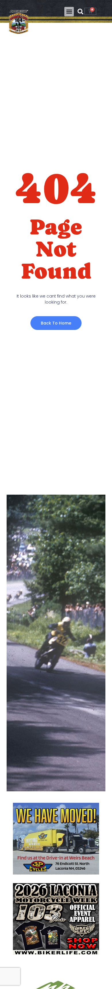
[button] (69, 11)
